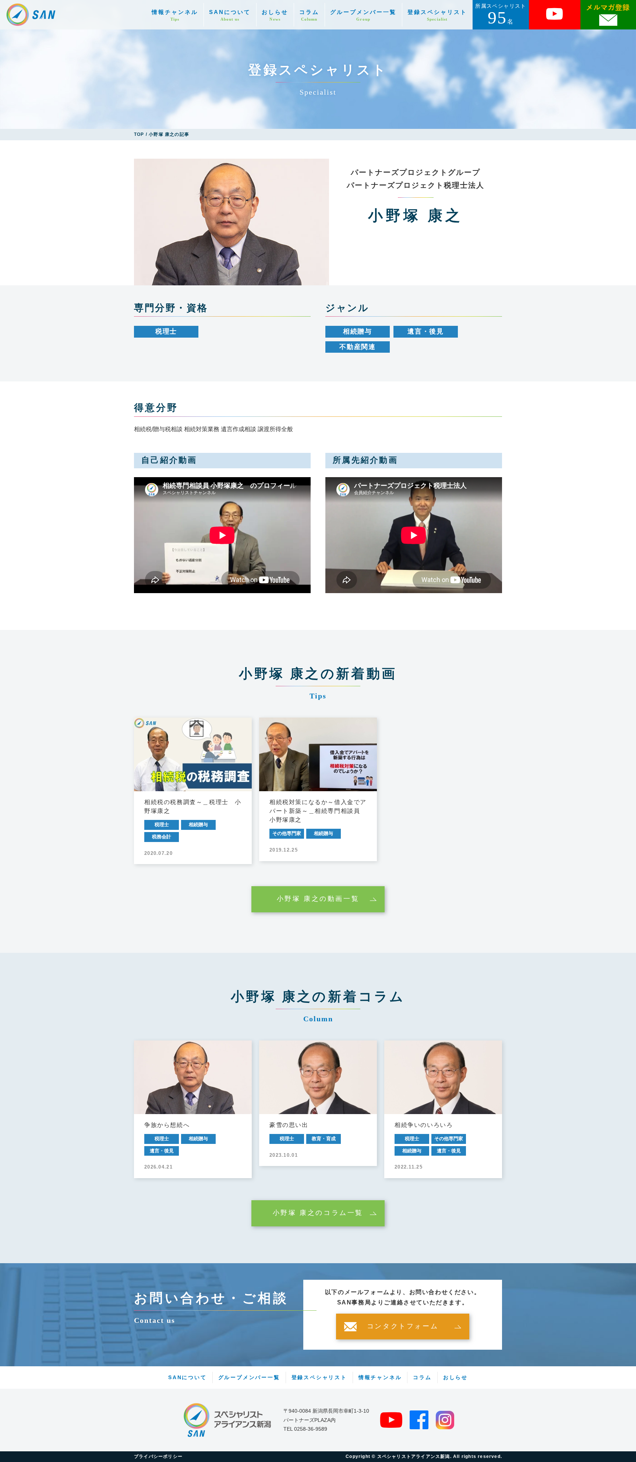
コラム (309, 15)
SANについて (230, 15)
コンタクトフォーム (402, 1326)
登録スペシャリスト (437, 15)
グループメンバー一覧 (363, 15)
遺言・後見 (425, 331)
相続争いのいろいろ (424, 1125)
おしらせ (275, 15)
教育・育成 (324, 1138)
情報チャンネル (175, 15)
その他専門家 (286, 833)
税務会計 (161, 836)
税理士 (166, 331)
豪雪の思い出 (288, 1125)
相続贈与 (357, 331)
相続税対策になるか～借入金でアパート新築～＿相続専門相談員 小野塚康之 (318, 811)
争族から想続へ (167, 1125)
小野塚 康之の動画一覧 (318, 899)
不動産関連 (357, 346)
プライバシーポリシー (158, 1456)
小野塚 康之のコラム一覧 (318, 1213)
